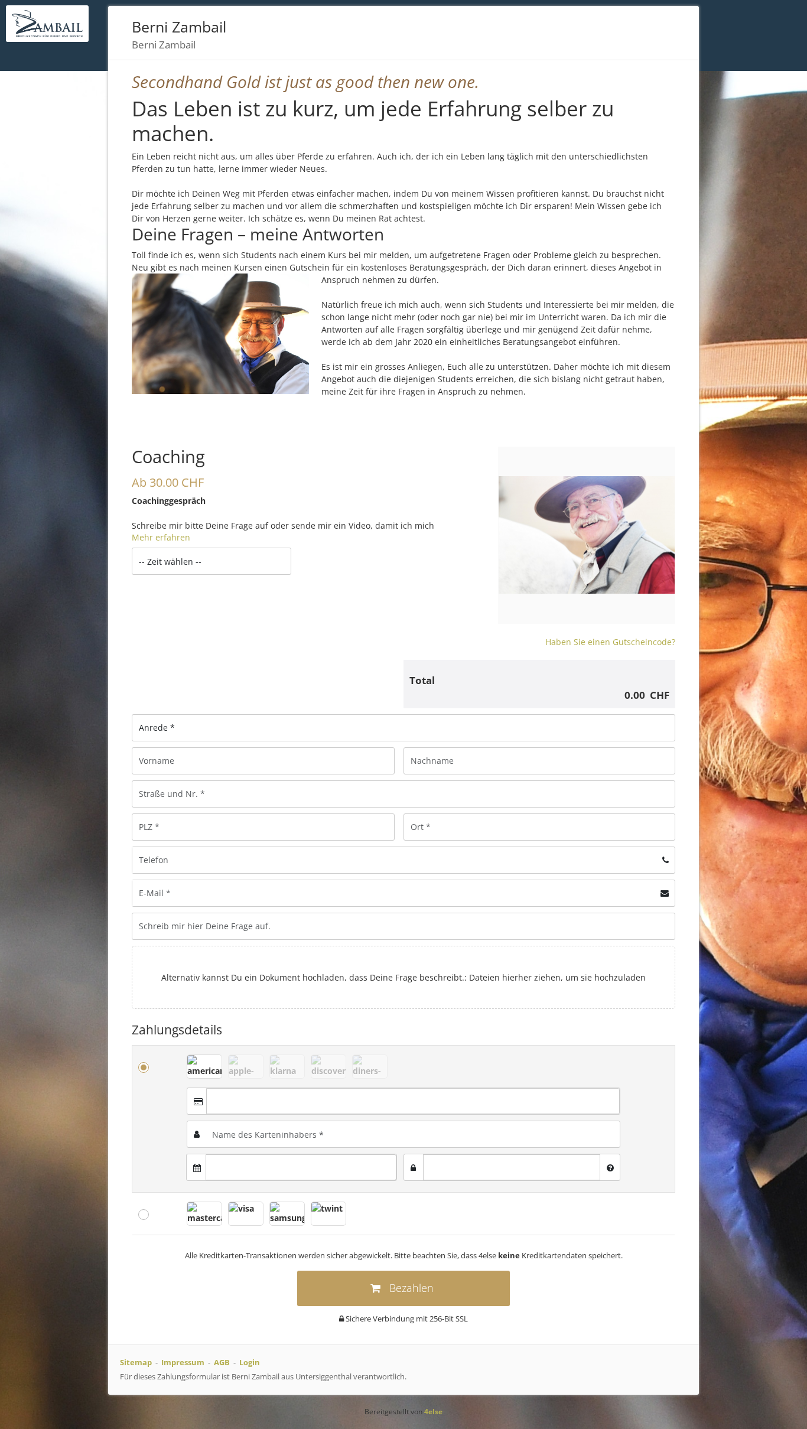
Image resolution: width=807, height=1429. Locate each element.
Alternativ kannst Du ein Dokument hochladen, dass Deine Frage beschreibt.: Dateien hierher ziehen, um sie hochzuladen (403, 977)
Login (249, 1362)
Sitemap (136, 1362)
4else (433, 1412)
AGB (222, 1362)
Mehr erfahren (161, 537)
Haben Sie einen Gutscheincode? (610, 641)
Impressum (182, 1362)
